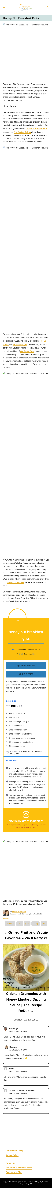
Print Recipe (27, 666)
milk (44, 924)
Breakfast (6, 918)
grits (27, 924)
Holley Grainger (20, 344)
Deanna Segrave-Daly (19, 911)
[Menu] (4, 7)
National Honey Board (36, 128)
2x (17, 706)
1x (13, 706)
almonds (10, 924)
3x (22, 706)
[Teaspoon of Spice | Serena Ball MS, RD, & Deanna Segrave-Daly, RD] (25, 7)
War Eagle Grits (27, 351)
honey (35, 924)
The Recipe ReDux (22, 132)
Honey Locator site (15, 582)
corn (20, 924)
